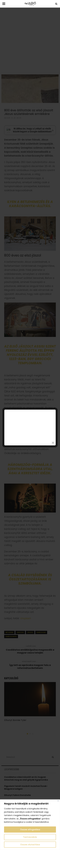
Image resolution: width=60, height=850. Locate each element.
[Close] (58, 800)
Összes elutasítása (30, 844)
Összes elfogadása (30, 829)
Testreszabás (30, 837)
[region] (30, 824)
